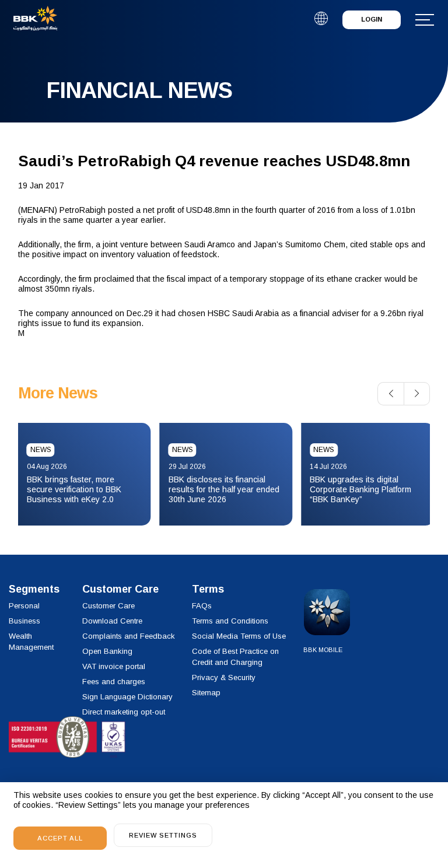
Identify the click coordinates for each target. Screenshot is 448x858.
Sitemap (206, 692)
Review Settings (163, 835)
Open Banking (107, 651)
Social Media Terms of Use (239, 636)
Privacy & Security (224, 677)
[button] (390, 393)
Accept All (60, 838)
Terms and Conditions (230, 621)
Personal (24, 605)
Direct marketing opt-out (123, 712)
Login (371, 19)
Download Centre (112, 621)
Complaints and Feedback (128, 636)
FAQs (202, 605)
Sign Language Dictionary (127, 696)
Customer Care (108, 605)
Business (24, 621)
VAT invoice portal (113, 666)
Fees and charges (113, 681)
